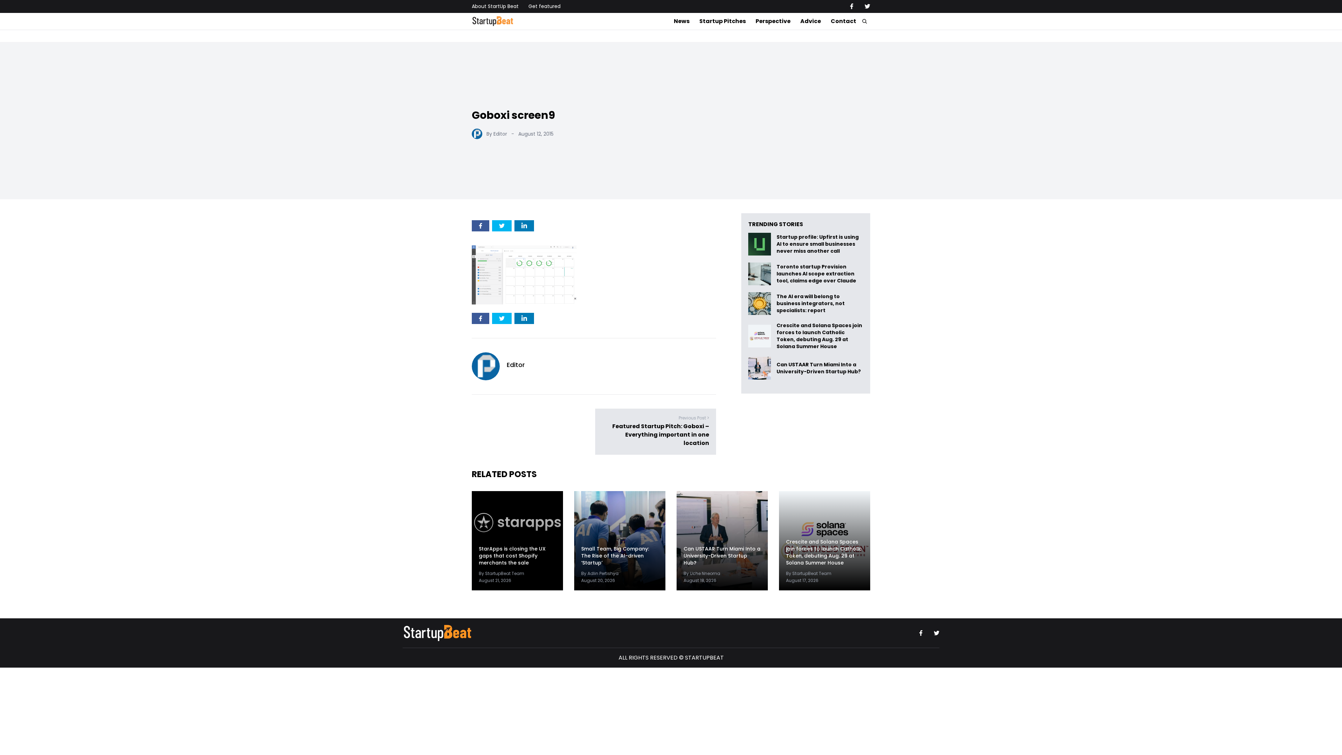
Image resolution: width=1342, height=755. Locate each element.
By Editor (496, 133)
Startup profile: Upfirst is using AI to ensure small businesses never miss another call (818, 244)
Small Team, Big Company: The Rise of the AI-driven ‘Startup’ (615, 556)
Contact (843, 21)
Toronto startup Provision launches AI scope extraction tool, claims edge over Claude (817, 274)
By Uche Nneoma (702, 573)
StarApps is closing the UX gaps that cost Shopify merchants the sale (512, 556)
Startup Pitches (722, 21)
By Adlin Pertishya (600, 573)
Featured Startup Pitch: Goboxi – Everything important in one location (660, 435)
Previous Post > (694, 418)
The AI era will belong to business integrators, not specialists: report (811, 303)
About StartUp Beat (495, 6)
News (682, 21)
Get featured (544, 6)
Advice (810, 21)
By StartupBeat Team (501, 573)
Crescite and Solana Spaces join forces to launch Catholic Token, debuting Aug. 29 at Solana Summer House (819, 336)
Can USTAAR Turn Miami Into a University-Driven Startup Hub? (819, 368)
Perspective (773, 21)
